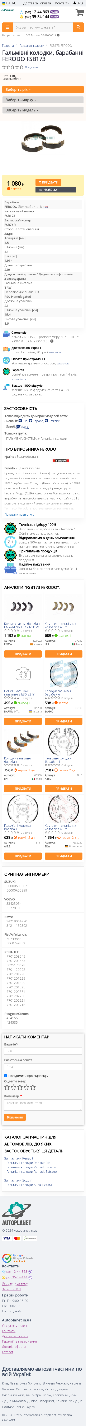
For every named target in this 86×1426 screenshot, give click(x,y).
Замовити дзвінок (15, 1283)
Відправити (15, 1117)
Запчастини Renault (18, 1158)
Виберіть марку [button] (19, 99)
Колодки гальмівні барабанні (58, 692)
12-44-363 (37, 11)
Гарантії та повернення (19, 1341)
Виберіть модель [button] (20, 110)
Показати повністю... (19, 514)
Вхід (79, 3)
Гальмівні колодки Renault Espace (31, 1167)
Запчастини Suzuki (18, 1180)
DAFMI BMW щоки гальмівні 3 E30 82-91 (20, 692)
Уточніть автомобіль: (12, 77)
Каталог (7, 1352)
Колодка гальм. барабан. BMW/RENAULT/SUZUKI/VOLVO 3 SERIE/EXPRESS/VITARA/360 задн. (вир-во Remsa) (23, 625)
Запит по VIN (11, 1289)
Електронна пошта (18, 1060)
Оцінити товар (15, 1081)
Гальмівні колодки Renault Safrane (31, 1171)
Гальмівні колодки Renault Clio (28, 1163)
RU (14, 3)
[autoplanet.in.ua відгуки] (18, 1258)
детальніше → (56, 352)
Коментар (13, 1096)
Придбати (49, 182)
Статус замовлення (16, 1325)
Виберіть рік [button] (16, 89)
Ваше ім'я (11, 1044)
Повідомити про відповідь (28, 1076)
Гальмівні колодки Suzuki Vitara (29, 1185)
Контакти (62, 3)
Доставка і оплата (37, 3)
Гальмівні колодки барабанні (58, 760)
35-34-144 (37, 16)
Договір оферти (14, 1346)
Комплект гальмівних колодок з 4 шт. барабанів (60, 625)
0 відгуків (32, 67)
